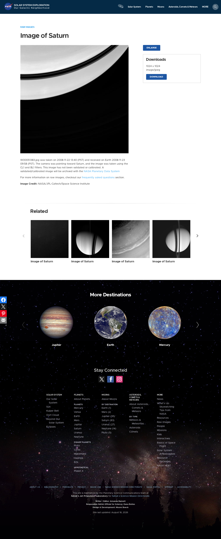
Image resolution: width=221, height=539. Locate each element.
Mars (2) (106, 412)
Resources (163, 418)
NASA (9, 6)
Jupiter (56, 345)
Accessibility (184, 487)
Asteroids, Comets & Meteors (135, 397)
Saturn (77, 428)
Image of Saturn (42, 261)
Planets (78, 395)
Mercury (164, 345)
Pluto (77, 445)
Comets (133, 432)
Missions (162, 430)
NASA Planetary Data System (102, 171)
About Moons (109, 399)
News (160, 399)
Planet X (78, 471)
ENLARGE (152, 48)
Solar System (54, 395)
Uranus (78, 432)
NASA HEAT (164, 465)
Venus (77, 412)
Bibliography (51, 487)
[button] (205, 7)
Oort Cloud (52, 415)
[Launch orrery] (121, 8)
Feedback (68, 487)
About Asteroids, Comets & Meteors (139, 407)
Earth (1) (106, 408)
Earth (110, 345)
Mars (76, 420)
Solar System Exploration (32, 4)
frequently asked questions (98, 177)
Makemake (80, 454)
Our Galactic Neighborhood (32, 8)
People (161, 426)
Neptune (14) (109, 428)
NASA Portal (153, 487)
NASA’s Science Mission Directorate (130, 496)
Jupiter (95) (108, 416)
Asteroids (134, 427)
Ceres (77, 450)
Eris (76, 462)
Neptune (79, 437)
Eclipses (51, 427)
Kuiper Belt (52, 411)
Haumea (78, 458)
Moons (105, 395)
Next (197, 236)
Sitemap (169, 487)
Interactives (163, 438)
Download (156, 77)
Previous (23, 236)
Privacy (82, 487)
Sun (48, 407)
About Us (35, 487)
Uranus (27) (108, 424)
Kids (159, 434)
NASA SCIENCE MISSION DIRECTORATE (123, 487)
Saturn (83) (108, 420)
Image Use (95, 487)
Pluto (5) (106, 432)
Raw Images (27, 27)
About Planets (82, 399)
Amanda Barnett (118, 501)
